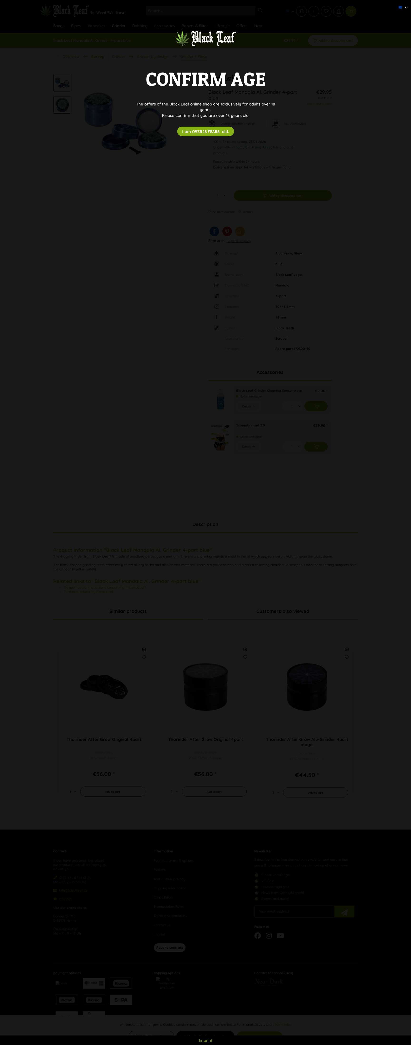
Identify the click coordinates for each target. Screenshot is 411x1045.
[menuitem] (401, 3)
